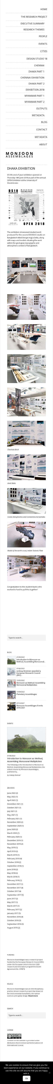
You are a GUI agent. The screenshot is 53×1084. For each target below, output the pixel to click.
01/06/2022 (20, 657)
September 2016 (14, 924)
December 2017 (13, 884)
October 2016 (13, 920)
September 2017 (14, 895)
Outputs (41, 108)
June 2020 (11, 829)
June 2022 (11, 793)
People (43, 36)
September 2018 (14, 866)
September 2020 (14, 825)
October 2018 (13, 862)
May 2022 (11, 796)
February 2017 (13, 909)
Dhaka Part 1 (36, 71)
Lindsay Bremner (14, 775)
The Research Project (34, 16)
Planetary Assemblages (27, 694)
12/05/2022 (20, 680)
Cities (43, 51)
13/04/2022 (20, 692)
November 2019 (14, 844)
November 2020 (14, 822)
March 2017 (12, 906)
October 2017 (13, 891)
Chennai (39, 65)
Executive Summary (32, 23)
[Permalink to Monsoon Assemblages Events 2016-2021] (11, 706)
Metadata (38, 115)
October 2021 (13, 807)
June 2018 (11, 869)
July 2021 (11, 811)
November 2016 (14, 916)
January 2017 (12, 913)
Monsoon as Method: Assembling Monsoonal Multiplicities (31, 683)
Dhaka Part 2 (36, 83)
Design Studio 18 (37, 58)
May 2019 (11, 847)
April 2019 (11, 851)
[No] (49, 1072)
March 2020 (12, 833)
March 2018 (12, 876)
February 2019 (13, 858)
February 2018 (13, 880)
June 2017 (11, 898)
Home (43, 9)
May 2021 (11, 815)
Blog (44, 122)
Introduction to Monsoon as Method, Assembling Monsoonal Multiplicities (25, 760)
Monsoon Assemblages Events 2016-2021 (30, 706)
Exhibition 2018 (35, 89)
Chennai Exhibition (32, 77)
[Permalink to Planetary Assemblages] (11, 695)
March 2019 (12, 855)
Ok (26, 1078)
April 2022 (11, 800)
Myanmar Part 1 (34, 95)
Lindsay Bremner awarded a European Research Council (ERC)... (29, 673)
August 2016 (12, 927)
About (43, 144)
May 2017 (11, 902)
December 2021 (13, 804)
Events (43, 43)
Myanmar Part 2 (34, 101)
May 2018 (11, 873)
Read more (33, 996)
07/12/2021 (20, 703)
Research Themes (33, 29)
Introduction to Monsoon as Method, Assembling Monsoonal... (31, 660)
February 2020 (13, 836)
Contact (41, 129)
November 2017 (14, 887)
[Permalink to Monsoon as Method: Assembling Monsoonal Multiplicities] (11, 683)
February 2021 (13, 818)
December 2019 (13, 840)
